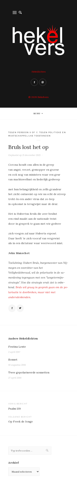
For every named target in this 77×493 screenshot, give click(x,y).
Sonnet (12, 359)
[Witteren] (20, 308)
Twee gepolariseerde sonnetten (28, 372)
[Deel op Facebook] (12, 308)
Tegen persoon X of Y (23, 132)
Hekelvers (43, 97)
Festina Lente (17, 346)
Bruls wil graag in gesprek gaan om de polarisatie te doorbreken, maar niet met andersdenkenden (38, 292)
